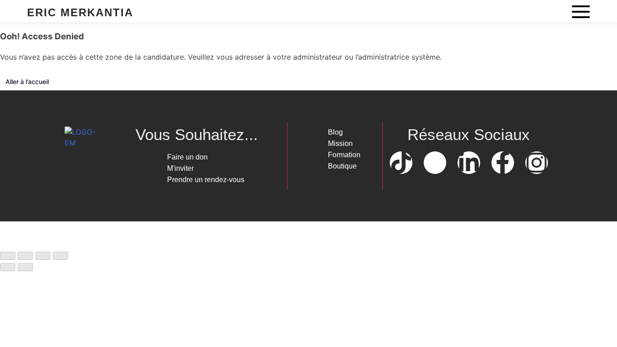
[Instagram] (536, 162)
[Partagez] (43, 256)
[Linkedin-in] (469, 162)
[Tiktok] (401, 162)
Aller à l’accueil (27, 81)
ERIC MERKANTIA (80, 12)
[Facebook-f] (502, 162)
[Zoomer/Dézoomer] (7, 256)
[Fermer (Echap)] (60, 256)
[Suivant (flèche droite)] (25, 267)
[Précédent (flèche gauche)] (7, 267)
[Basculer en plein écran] (25, 256)
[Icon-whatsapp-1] (435, 162)
